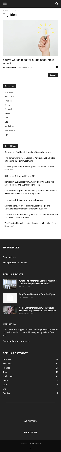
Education (9, 96)
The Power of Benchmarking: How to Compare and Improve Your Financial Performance (31, 216)
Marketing (9, 126)
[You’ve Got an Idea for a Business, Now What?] (30, 38)
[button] (4, 4)
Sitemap (24, 443)
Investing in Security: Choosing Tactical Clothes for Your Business (29, 168)
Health (7, 113)
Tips (6, 134)
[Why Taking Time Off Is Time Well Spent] (10, 298)
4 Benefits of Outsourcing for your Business (24, 200)
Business (9, 92)
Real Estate (10, 130)
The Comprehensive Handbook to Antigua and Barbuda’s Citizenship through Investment (30, 159)
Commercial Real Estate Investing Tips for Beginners (28, 152)
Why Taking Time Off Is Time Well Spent (37, 294)
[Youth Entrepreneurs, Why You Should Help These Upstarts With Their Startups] (10, 310)
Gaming (8, 105)
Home (5, 10)
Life (6, 121)
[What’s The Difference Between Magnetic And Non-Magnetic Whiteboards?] (10, 284)
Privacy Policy (35, 443)
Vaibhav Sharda (9, 67)
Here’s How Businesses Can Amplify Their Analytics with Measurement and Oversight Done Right (29, 183)
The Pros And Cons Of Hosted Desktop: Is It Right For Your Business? (30, 224)
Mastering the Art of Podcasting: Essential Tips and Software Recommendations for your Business (27, 207)
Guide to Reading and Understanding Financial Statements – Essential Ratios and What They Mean (31, 192)
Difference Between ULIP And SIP (20, 176)
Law (6, 117)
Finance (8, 100)
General (8, 109)
